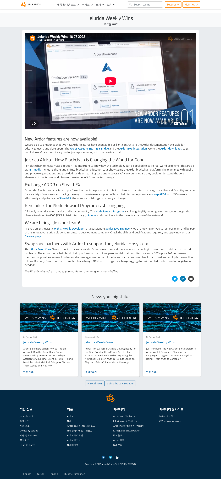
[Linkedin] (183, 278)
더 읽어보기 (29, 371)
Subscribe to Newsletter (120, 383)
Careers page (33, 236)
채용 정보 (25, 425)
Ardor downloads (171, 148)
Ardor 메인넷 (74, 440)
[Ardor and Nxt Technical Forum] (103, 457)
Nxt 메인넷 (72, 445)
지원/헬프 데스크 (28, 435)
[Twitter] (175, 278)
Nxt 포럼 (117, 445)
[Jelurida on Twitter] (110, 457)
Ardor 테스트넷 (75, 435)
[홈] (33, 4)
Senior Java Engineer (118, 228)
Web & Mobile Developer (69, 228)
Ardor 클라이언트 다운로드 (81, 425)
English (27, 473)
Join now (91, 215)
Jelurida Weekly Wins (37, 342)
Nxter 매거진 (166, 416)
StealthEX (65, 198)
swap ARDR (159, 194)
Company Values (29, 430)
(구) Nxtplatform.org (170, 421)
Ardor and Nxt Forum (124, 416)
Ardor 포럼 (119, 440)
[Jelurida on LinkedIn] (117, 457)
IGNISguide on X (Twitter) (126, 430)
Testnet (171, 4)
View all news (94, 383)
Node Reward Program (110, 211)
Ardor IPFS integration (133, 148)
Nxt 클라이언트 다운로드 (80, 430)
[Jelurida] (110, 398)
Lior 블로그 (119, 435)
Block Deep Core (40, 249)
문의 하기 (25, 440)
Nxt (69, 421)
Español (54, 473)
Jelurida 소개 (26, 416)
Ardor (70, 416)
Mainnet (190, 4)
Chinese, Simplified (74, 473)
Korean (40, 473)
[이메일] (191, 278)
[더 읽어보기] (49, 317)
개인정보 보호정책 (128, 464)
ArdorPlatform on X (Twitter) (128, 425)
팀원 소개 (25, 421)
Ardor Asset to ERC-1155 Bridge (89, 148)
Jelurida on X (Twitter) (125, 421)
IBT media (35, 169)
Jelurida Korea (27, 445)
